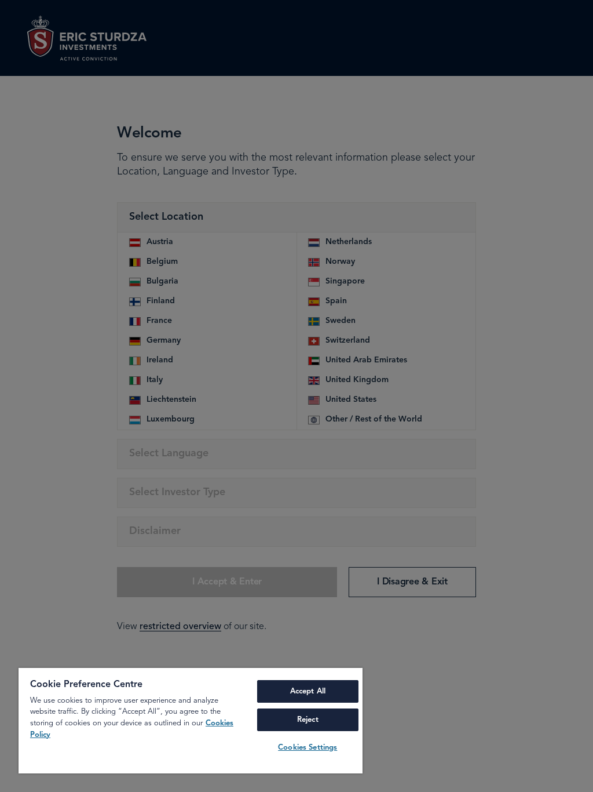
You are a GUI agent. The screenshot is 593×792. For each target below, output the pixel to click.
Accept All (307, 691)
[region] (191, 720)
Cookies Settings (307, 747)
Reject (308, 720)
